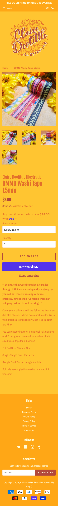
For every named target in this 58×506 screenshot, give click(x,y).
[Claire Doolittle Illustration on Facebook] (26, 447)
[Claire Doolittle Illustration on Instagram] (32, 447)
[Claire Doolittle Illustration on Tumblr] (39, 447)
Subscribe (45, 472)
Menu (9, 8)
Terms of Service (29, 425)
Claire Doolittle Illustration (31, 482)
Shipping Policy (29, 412)
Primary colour (9, 223)
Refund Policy (29, 416)
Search (29, 407)
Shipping (6, 206)
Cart (53, 8)
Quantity (6, 238)
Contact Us (29, 430)
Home (5, 68)
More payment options (29, 275)
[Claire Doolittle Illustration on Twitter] (19, 447)
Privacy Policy (29, 421)
